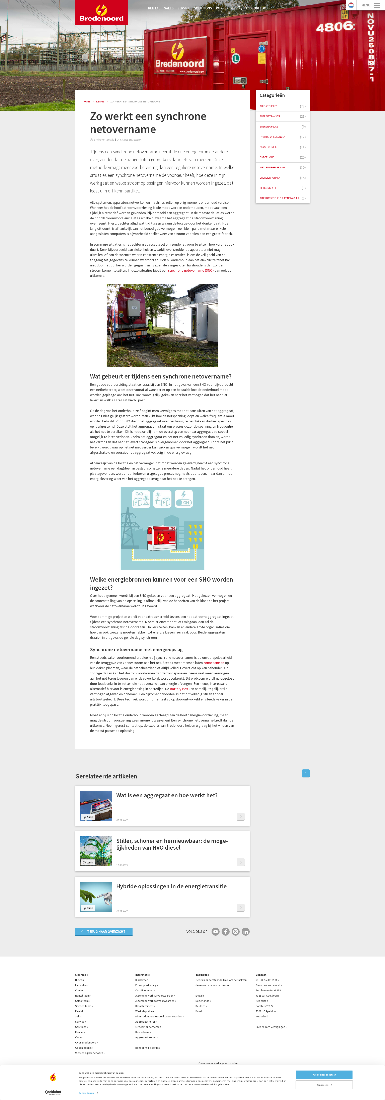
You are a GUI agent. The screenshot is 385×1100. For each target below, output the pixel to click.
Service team (83, 1006)
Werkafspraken (144, 1011)
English (200, 995)
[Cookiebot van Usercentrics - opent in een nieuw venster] (53, 1092)
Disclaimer (141, 980)
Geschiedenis (83, 1047)
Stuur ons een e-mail (268, 985)
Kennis (79, 1032)
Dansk (199, 1011)
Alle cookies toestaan (324, 1074)
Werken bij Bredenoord (89, 1053)
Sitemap (80, 975)
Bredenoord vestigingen (270, 1027)
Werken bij (225, 8)
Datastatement (144, 1006)
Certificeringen (144, 990)
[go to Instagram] (236, 932)
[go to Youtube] (216, 932)
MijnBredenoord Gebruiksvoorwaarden (158, 1016)
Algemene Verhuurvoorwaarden (154, 995)
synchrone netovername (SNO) (191, 270)
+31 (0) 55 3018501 (266, 980)
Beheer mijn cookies (147, 1047)
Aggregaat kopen (145, 1037)
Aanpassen (322, 1084)
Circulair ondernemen (148, 1027)
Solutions (203, 8)
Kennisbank (142, 1032)
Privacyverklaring (145, 985)
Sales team (82, 1001)
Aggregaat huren (145, 1021)
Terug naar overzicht (106, 931)
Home (87, 101)
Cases (79, 1037)
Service (183, 8)
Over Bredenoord (85, 1042)
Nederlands (202, 1001)
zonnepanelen (214, 662)
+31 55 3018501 (254, 8)
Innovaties (81, 985)
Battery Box (179, 688)
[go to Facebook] (226, 932)
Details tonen (86, 1092)
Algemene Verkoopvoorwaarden (154, 1001)
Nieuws (79, 980)
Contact (80, 990)
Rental (154, 8)
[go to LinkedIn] (246, 932)
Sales (169, 8)
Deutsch (200, 1006)
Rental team (82, 995)
